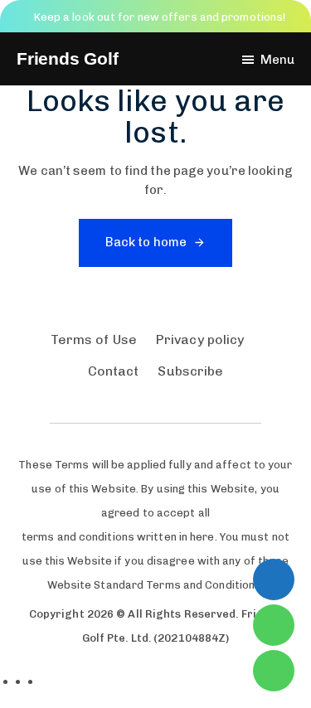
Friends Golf (68, 59)
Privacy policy (200, 339)
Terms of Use (94, 339)
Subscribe (190, 371)
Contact (113, 371)
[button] (267, 59)
